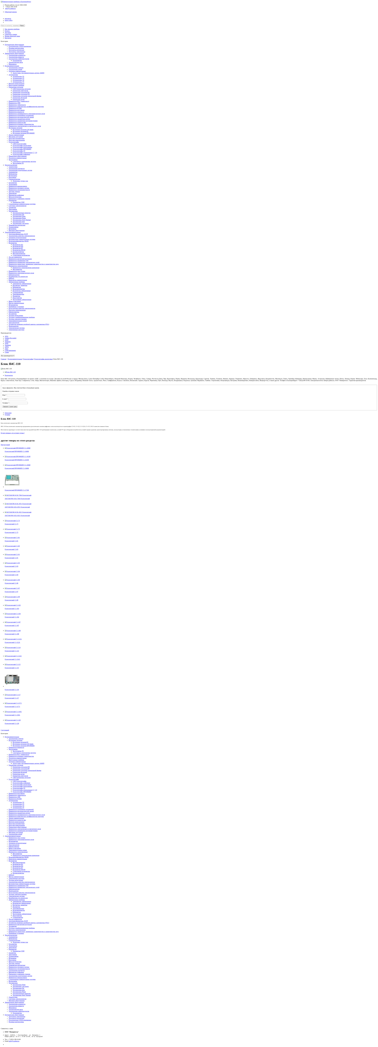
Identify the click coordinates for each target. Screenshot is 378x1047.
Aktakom (8, 341)
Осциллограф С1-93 (11, 566)
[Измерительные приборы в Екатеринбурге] (16, 1)
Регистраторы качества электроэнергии (22, 308)
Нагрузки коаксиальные (17, 140)
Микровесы (13, 64)
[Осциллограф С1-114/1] (13, 656)
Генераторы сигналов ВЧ (21, 92)
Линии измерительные (16, 135)
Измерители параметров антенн (19, 119)
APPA (7, 347)
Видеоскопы (13, 175)
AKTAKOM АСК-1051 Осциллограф (17, 507)
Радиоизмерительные (12, 66)
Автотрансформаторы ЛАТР (18, 234)
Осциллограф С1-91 (11, 558)
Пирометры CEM (18, 202)
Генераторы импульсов (20, 90)
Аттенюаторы (13, 75)
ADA (6, 336)
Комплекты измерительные (18, 280)
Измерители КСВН (15, 108)
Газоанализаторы (14, 179)
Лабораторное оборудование (14, 53)
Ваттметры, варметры (20, 285)
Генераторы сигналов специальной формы (27, 96)
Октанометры (17, 60)
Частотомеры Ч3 (18, 163)
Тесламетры (13, 314)
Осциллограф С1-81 (11, 541)
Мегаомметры (17, 269)
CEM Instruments (10, 350)
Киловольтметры (18, 252)
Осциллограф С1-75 (11, 532)
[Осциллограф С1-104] (13, 614)
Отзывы (7, 414)
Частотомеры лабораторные (22, 299)
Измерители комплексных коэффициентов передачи (26, 106)
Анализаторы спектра (16, 67)
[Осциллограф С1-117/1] (13, 703)
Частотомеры (13, 160)
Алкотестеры (13, 167)
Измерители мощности (16, 112)
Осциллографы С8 (19, 151)
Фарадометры (17, 298)
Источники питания (15, 128)
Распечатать (9, 375)
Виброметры (13, 174)
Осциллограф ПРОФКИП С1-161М (17, 460)
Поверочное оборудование (18, 156)
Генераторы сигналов (16, 87)
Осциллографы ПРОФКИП (22, 149)
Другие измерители (15, 257)
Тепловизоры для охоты (21, 223)
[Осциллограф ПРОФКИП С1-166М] (17, 465)
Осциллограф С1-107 (12, 625)
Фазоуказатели (14, 326)
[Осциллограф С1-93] (12, 563)
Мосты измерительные (16, 303)
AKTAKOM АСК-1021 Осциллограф (17, 515)
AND (6, 343)
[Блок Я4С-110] (10, 372)
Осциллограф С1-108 (12, 634)
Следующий (5, 730)
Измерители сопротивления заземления (26, 268)
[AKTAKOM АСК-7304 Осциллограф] (18, 495)
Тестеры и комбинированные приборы (22, 317)
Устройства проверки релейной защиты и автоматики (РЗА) (29, 324)
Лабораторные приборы (17, 282)
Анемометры (13, 172)
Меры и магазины (15, 301)
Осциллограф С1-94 (11, 575)
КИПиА (11, 278)
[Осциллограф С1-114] (12, 647)
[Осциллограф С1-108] (13, 630)
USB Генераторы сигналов (22, 89)
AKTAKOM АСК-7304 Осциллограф (17, 498)
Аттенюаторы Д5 (18, 82)
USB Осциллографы (19, 144)
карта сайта (8, 20)
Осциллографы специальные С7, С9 (25, 152)
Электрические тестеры (17, 328)
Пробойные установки (16, 306)
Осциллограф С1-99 (11, 600)
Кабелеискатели (14, 275)
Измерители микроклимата (18, 186)
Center (7, 352)
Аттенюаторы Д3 (18, 78)
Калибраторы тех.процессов (18, 276)
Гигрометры (13, 183)
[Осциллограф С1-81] (12, 537)
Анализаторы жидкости (17, 168)
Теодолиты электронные (17, 52)
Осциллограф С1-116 (12, 689)
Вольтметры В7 (18, 248)
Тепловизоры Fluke (19, 216)
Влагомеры (12, 177)
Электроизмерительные (13, 232)
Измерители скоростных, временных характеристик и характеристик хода (34, 264)
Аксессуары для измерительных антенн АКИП (28, 73)
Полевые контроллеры (16, 48)
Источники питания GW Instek (23, 129)
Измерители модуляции (17, 110)
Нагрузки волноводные (17, 138)
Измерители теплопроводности (19, 190)
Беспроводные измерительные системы (22, 239)
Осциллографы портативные (22, 147)
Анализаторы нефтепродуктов (19, 59)
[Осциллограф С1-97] (12, 588)
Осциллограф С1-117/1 (12, 706)
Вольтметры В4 (18, 246)
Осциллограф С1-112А (12, 642)
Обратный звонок (11, 12)
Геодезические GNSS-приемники (20, 46)
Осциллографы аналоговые (22, 145)
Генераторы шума (19, 99)
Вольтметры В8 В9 (19, 250)
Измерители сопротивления (18, 266)
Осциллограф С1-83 (11, 549)
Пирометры (13, 200)
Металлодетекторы (15, 197)
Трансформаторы (18, 294)
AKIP (6, 340)
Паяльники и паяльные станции (19, 198)
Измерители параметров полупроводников (23, 121)
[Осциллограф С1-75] (12, 529)
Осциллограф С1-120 (12, 723)
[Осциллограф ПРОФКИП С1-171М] (12, 487)
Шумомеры (12, 229)
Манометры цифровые (16, 195)
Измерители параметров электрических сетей (24, 262)
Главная (3, 359)
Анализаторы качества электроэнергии (22, 236)
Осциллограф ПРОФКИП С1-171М (17, 490)
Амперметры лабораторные (22, 283)
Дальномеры (13, 184)
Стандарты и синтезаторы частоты (24, 161)
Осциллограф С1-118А (12, 715)
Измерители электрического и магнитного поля (25, 126)
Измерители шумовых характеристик (21, 124)
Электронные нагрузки (16, 329)
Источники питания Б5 (20, 131)
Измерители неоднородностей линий (21, 117)
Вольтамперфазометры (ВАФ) (19, 241)
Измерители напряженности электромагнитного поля (27, 113)
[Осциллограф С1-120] (13, 720)
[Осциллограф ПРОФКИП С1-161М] (17, 456)
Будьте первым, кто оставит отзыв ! (13, 433)
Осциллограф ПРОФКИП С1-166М (17, 468)
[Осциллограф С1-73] (12, 520)
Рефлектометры (14, 312)
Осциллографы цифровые (21, 154)
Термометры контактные (17, 225)
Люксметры (13, 193)
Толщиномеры (13, 227)
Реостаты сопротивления (17, 310)
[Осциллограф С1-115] (12, 664)
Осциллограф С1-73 (11, 524)
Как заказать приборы (12, 29)
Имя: (4, 395)
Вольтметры (13, 243)
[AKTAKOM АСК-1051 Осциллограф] (18, 504)
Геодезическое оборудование (14, 44)
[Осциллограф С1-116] (12, 686)
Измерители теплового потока (19, 188)
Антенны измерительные (17, 71)
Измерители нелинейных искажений (21, 115)
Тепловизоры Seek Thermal (22, 220)
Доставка (8, 32)
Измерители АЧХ (14, 103)
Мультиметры (13, 305)
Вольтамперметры (19, 289)
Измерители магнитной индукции (20, 259)
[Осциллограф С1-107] (13, 622)
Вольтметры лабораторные (22, 291)
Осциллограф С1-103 (12, 608)
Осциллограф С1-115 (12, 668)
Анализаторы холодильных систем (20, 170)
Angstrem (8, 345)
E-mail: (5, 399)
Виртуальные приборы (16, 85)
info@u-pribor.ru (10, 8)
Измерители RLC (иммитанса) (19, 101)
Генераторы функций (20, 98)
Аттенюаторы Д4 (18, 80)
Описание (8, 413)
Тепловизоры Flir (18, 214)
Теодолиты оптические (16, 50)
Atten (6, 349)
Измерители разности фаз (17, 122)
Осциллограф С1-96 (11, 583)
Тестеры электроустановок (18, 319)
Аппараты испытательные (17, 237)
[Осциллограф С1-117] (12, 695)
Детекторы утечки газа (20, 181)
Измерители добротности (17, 105)
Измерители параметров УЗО (18, 260)
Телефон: (5, 403)
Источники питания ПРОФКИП (24, 133)
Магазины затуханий (16, 137)
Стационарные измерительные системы (22, 204)
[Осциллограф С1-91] (12, 554)
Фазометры (16, 296)
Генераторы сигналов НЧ (21, 94)
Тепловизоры (13, 211)
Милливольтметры (19, 253)
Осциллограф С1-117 (12, 698)
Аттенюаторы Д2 (18, 76)
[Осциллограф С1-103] (13, 605)
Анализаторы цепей (15, 69)
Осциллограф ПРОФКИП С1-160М (17, 451)
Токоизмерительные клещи (18, 321)
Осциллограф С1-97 (11, 591)
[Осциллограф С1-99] (12, 597)
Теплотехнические (11, 165)
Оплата (7, 31)
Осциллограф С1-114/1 (12, 659)
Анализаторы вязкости (16, 57)
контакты (8, 18)
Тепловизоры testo (19, 221)
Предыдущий (5, 445)
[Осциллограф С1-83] (12, 546)
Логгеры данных (14, 191)
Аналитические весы (16, 62)
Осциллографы (14, 142)
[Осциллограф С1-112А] (13, 639)
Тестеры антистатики (16, 315)
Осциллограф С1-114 (12, 651)
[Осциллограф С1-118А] (13, 711)
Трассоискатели (14, 322)
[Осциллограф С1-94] (12, 571)
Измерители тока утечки (17, 271)
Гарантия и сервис (11, 34)
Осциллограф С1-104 (12, 617)
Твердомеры (13, 209)
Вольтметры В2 (18, 244)
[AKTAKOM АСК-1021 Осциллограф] (18, 512)
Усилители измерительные (18, 158)
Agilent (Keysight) (10, 338)
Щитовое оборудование (17, 230)
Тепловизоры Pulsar (19, 218)
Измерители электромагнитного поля (21, 273)
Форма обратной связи (12, 36)
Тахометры (12, 207)
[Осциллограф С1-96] (12, 580)
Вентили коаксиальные (16, 83)
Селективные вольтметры (21, 255)
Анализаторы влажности (17, 55)
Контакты (8, 38)
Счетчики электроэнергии (17, 206)
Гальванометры (18, 292)
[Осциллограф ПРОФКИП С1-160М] (17, 448)
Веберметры (17, 287)
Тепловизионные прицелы (22, 213)
